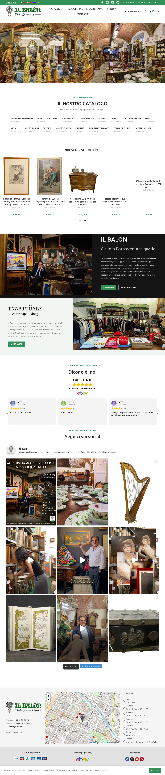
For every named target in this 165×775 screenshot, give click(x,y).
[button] (157, 413)
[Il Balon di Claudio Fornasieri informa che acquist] (31, 491)
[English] (24, 2)
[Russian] (34, 2)
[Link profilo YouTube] (112, 2)
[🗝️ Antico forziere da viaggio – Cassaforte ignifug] (134, 628)
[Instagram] (132, 759)
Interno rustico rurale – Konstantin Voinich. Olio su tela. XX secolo (115, 184)
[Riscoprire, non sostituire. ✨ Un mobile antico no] (82, 628)
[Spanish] (38, 2)
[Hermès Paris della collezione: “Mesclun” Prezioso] (82, 491)
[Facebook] (127, 759)
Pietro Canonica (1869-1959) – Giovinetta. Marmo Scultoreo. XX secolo (82, 184)
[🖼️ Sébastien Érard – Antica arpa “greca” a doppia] (134, 491)
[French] (28, 2)
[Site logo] (23, 11)
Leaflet (94, 743)
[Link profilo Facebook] (102, 2)
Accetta (155, 770)
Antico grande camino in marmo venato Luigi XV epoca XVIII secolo (16, 184)
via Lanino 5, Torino (23, 723)
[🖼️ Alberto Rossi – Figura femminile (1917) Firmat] (31, 560)
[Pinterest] (142, 759)
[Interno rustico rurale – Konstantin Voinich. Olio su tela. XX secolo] (115, 167)
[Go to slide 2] (82, 220)
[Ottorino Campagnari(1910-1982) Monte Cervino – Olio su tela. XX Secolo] (49, 167)
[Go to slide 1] (80, 220)
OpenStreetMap (105, 743)
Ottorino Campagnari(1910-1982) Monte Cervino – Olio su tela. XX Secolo (49, 185)
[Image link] (82, 759)
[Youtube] (137, 759)
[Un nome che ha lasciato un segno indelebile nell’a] (82, 560)
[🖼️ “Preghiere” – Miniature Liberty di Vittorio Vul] (31, 628)
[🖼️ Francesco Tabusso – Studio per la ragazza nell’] (134, 560)
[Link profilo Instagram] (107, 2)
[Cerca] (146, 11)
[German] (31, 2)
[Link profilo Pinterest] (117, 2)
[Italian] (21, 2)
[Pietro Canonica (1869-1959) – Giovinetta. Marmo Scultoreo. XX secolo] (82, 167)
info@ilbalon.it (17, 726)
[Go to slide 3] (85, 220)
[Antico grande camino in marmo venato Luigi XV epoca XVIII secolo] (16, 167)
